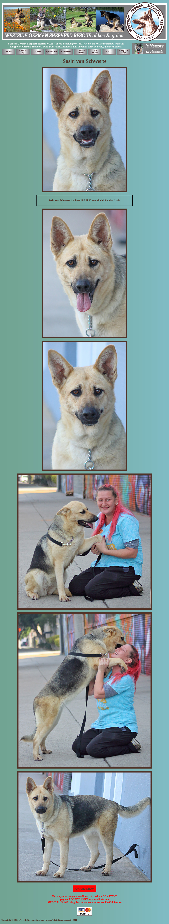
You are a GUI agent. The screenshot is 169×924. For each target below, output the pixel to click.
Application (84, 889)
